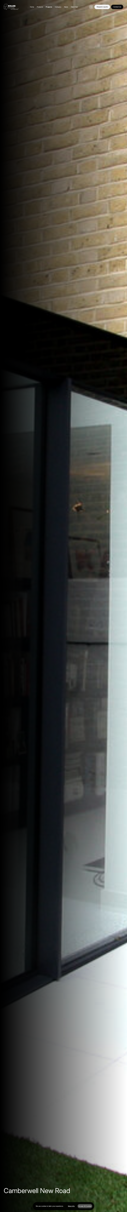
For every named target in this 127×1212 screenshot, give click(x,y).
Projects (49, 7)
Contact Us (117, 7)
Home (32, 7)
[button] (91, 7)
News (66, 7)
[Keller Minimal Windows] (11, 7)
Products (40, 7)
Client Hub (74, 7)
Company (58, 7)
